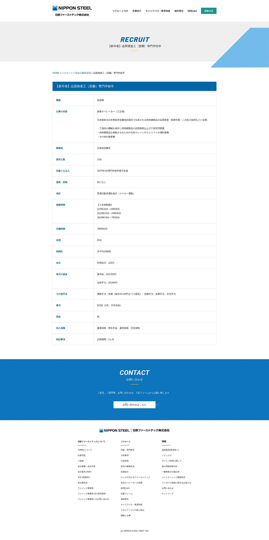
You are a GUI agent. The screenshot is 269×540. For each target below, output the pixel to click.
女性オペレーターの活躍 (131, 483)
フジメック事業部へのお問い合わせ (93, 499)
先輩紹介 (136, 10)
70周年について (85, 450)
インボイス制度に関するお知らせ (176, 483)
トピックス (167, 455)
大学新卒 (125, 455)
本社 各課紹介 (84, 477)
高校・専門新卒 (127, 450)
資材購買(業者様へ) (170, 450)
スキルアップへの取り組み (132, 510)
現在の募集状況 (127, 466)
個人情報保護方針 (170, 466)
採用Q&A (192, 10)
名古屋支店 (83, 483)
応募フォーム (127, 493)
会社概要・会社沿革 (86, 466)
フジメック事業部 (85, 488)
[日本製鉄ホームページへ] (72, 9)
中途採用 (125, 461)
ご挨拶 (81, 461)
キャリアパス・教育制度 (158, 10)
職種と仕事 (126, 515)
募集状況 (208, 10)
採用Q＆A (125, 488)
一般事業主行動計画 (170, 472)
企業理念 (82, 455)
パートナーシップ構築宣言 (173, 477)
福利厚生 (178, 10)
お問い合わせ (168, 488)
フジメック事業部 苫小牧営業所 (92, 493)
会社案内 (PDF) (84, 472)
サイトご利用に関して (171, 461)
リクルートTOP (120, 10)
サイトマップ (168, 493)
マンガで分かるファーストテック (135, 477)
